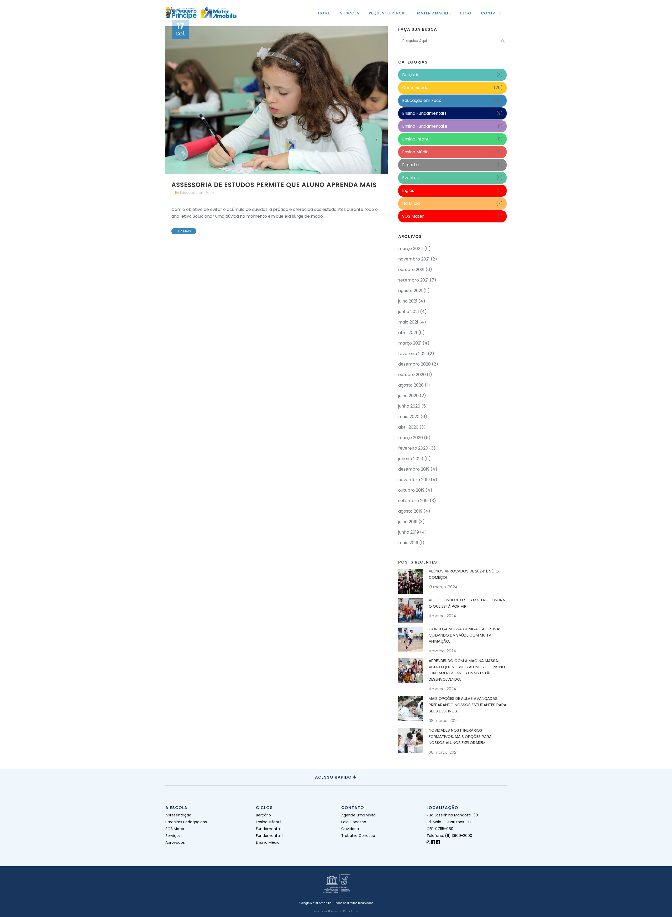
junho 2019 (408, 532)
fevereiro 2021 (412, 354)
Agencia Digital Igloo (345, 911)
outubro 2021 (411, 270)
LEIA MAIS (184, 231)
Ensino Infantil (416, 139)
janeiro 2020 (410, 459)
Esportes (411, 165)
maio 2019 (408, 543)
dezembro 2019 (413, 469)
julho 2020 (408, 396)
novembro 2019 (414, 480)
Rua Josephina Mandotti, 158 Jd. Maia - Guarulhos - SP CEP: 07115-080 (452, 821)
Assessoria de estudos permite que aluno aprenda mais (274, 184)
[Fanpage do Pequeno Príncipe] (433, 842)
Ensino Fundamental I (424, 113)
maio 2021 (408, 322)
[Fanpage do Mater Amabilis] (438, 842)
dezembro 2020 (414, 364)
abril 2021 (407, 333)
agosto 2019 (410, 511)
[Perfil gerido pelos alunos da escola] (428, 842)
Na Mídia (411, 203)
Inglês (408, 190)
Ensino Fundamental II (424, 126)
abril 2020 (408, 427)
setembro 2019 (413, 501)
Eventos (410, 178)
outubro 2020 (412, 375)
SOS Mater (413, 216)
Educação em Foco (197, 192)
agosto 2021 (410, 291)
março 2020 (410, 438)
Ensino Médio (415, 152)
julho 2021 (407, 301)
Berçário (410, 75)
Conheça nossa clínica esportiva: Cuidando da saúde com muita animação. (464, 635)
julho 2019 (407, 522)
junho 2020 (409, 406)
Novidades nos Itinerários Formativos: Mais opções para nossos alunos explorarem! (460, 736)
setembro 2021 (413, 280)
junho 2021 (408, 312)
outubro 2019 (411, 490)
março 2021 (410, 343)
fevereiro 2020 (413, 448)
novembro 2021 (414, 259)
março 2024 (410, 249)
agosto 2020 (411, 385)
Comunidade (415, 88)
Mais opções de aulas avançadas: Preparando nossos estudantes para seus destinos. (467, 704)
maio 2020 (408, 417)
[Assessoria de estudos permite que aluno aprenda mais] (276, 100)
